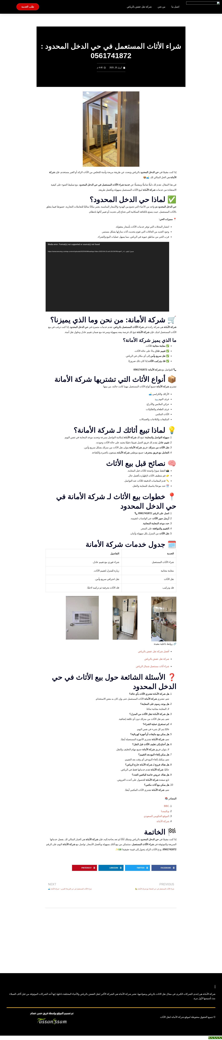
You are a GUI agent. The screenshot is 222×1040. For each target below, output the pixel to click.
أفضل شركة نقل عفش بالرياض (153, 651)
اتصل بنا (175, 6)
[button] (163, 868)
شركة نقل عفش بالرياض (139, 6)
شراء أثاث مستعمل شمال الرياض (152, 666)
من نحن (161, 6)
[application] (107, 277)
